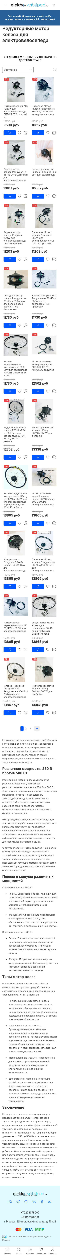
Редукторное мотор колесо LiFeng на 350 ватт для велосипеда (44, 171)
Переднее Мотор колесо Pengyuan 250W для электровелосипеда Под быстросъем (43, 238)
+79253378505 (30, 1212)
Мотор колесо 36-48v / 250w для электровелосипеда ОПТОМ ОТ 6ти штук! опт (16, 111)
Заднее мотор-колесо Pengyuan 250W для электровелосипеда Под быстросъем (15, 238)
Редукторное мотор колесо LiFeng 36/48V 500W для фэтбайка (43, 690)
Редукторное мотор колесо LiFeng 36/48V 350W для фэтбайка (43, 431)
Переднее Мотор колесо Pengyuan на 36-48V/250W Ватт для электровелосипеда (43, 565)
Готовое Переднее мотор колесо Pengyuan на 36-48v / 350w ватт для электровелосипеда (16, 691)
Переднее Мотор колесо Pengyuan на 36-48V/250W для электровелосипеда (43, 110)
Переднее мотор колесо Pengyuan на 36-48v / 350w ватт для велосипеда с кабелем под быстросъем (15, 302)
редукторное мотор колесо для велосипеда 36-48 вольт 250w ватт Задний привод (43, 628)
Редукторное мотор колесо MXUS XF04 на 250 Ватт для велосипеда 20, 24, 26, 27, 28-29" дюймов (15, 434)
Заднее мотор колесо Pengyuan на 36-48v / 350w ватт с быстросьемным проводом (44, 301)
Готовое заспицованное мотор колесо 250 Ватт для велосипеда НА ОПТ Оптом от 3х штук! (15, 368)
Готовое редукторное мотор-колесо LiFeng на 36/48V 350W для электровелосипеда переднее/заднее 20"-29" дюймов (15, 500)
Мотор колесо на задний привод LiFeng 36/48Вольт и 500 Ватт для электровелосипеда (43, 499)
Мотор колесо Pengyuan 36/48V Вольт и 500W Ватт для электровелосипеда (15, 565)
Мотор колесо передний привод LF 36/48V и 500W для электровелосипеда (15, 626)
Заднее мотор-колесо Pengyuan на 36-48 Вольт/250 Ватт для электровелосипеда (16, 174)
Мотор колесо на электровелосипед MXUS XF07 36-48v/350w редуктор (43, 365)
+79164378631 (30, 1217)
